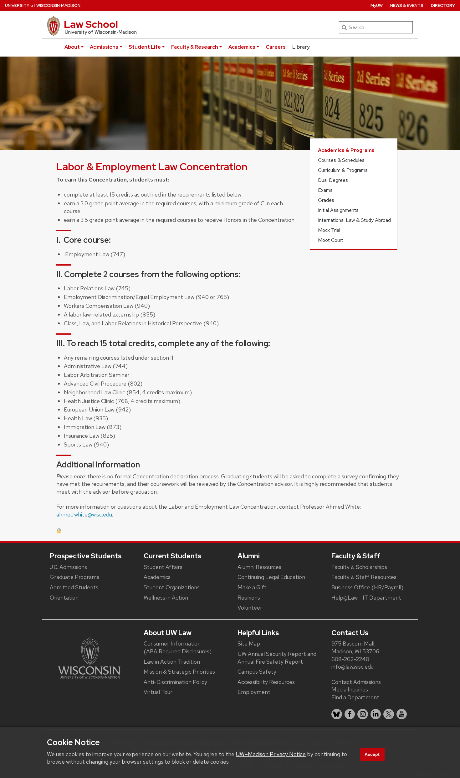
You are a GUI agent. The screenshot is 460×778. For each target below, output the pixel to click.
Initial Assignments (338, 210)
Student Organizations (172, 587)
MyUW (377, 5)
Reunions (249, 597)
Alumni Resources (259, 567)
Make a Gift (252, 587)
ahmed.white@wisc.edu (84, 514)
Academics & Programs (346, 150)
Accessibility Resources (266, 682)
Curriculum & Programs (343, 170)
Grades (326, 200)
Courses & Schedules (341, 160)
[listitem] (336, 714)
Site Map (249, 643)
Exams (325, 190)
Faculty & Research (194, 47)
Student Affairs (163, 567)
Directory (443, 5)
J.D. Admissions (68, 567)
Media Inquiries (349, 689)
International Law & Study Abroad (354, 220)
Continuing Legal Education (271, 577)
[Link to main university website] (89, 657)
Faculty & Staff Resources (363, 577)
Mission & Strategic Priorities (179, 671)
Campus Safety (257, 671)
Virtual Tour (158, 692)
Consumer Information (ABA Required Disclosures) (178, 647)
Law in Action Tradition (172, 661)
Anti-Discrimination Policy (175, 682)
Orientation (64, 597)
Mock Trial (329, 230)
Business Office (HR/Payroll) (367, 587)
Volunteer (250, 607)
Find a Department (355, 697)
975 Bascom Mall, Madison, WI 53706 (355, 647)
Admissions (104, 47)
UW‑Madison (42, 5)
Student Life (145, 47)
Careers (276, 47)
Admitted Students (74, 587)
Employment (254, 692)
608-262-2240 (350, 659)
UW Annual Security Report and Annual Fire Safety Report (277, 657)
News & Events (406, 5)
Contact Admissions (356, 682)
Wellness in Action (166, 597)
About (72, 47)
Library (301, 47)
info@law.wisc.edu (352, 666)
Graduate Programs (74, 577)
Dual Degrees (333, 180)
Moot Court (330, 240)
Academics (241, 47)
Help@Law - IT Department (366, 597)
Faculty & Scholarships (359, 567)
